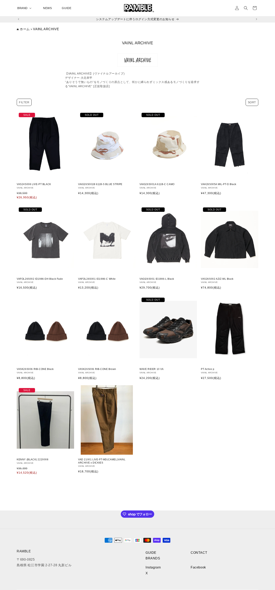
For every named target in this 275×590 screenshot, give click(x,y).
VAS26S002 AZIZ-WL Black (217, 278)
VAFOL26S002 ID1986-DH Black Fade (40, 278)
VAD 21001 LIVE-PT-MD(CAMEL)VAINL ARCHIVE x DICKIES (101, 461)
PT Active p (207, 369)
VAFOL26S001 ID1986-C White (97, 278)
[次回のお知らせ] (256, 19)
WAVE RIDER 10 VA (152, 369)
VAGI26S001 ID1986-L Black (157, 278)
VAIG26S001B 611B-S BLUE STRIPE (100, 184)
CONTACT (199, 552)
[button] (25, 8)
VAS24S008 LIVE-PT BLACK (34, 184)
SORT (252, 102)
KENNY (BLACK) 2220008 (33, 459)
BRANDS (153, 558)
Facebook (198, 567)
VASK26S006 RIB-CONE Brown (97, 369)
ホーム (25, 29)
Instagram (153, 567)
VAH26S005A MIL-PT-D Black (218, 184)
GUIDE (151, 552)
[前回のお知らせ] (18, 19)
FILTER (24, 102)
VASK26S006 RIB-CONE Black (35, 369)
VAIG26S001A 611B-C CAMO (157, 184)
